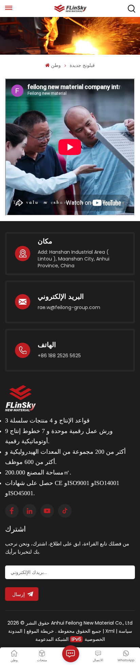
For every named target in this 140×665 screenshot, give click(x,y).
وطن (55, 65)
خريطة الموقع (39, 631)
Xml (110, 631)
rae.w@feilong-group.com (69, 307)
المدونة (15, 631)
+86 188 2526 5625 (59, 355)
